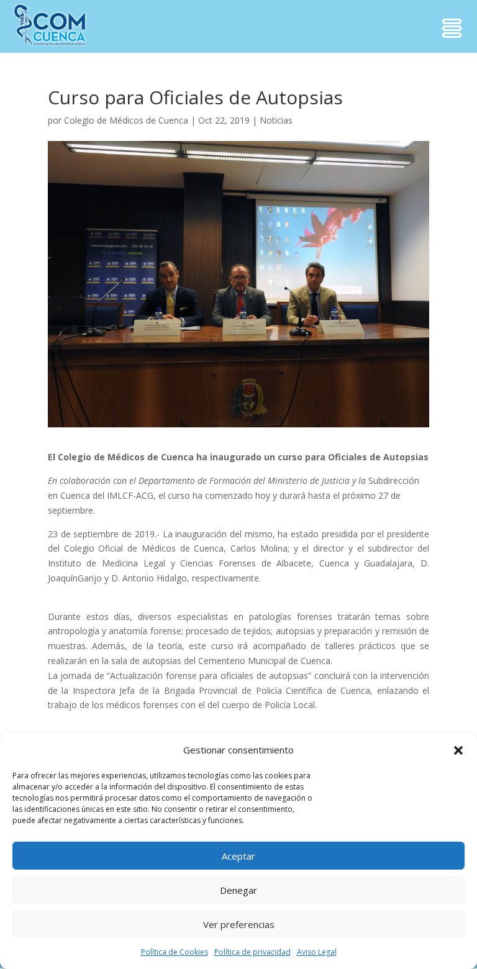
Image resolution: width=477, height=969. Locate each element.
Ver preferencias (239, 924)
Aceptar (238, 856)
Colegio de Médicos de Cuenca (126, 120)
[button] (458, 750)
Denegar (238, 890)
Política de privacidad (252, 952)
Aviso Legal (317, 952)
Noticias (276, 120)
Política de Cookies (174, 952)
